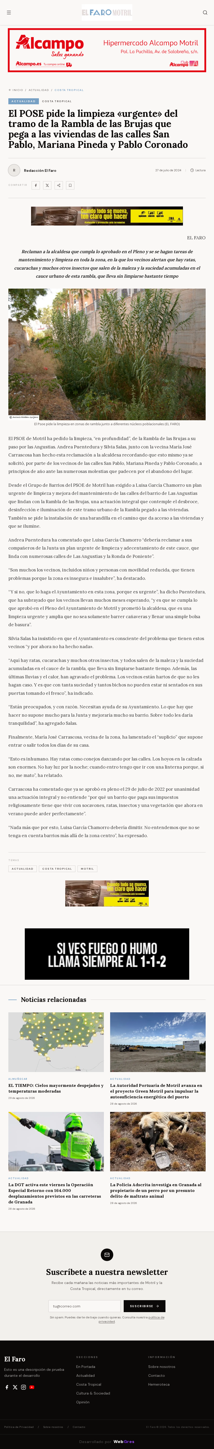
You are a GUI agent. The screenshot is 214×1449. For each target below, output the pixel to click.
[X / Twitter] (15, 1387)
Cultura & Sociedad (93, 1393)
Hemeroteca (159, 1384)
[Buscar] (205, 12)
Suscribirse (141, 1306)
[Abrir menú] (9, 12)
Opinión (83, 1402)
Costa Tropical (88, 1384)
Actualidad (85, 1375)
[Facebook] (36, 185)
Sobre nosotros (161, 1366)
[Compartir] (59, 185)
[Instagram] (23, 1387)
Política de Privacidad (19, 1427)
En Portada (85, 1366)
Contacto (156, 1375)
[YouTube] (31, 1387)
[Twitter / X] (47, 185)
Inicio (18, 90)
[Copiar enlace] (70, 185)
